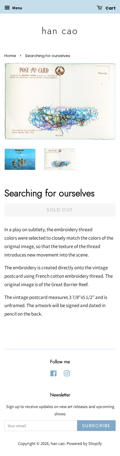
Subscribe (96, 425)
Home (10, 55)
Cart (110, 8)
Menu (16, 7)
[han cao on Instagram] (66, 374)
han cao (60, 30)
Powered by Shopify (84, 443)
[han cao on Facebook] (53, 374)
